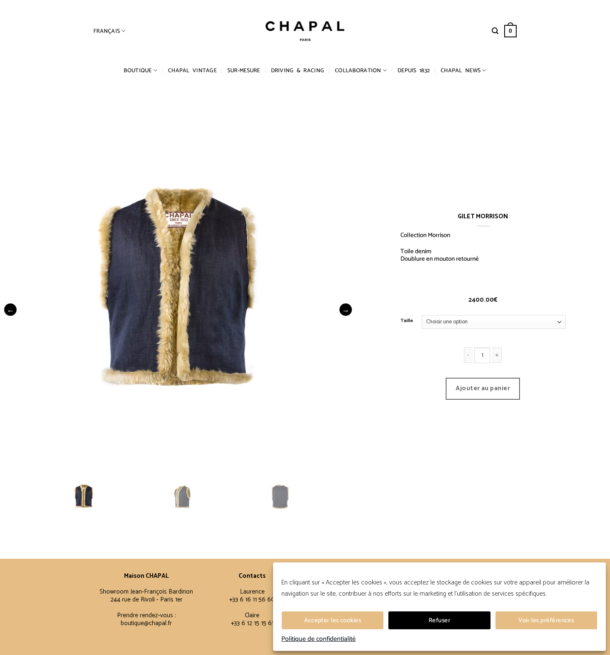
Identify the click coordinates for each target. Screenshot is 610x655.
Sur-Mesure (243, 70)
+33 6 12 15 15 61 (252, 623)
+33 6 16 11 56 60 (252, 599)
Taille (406, 321)
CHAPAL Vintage (192, 70)
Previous (10, 309)
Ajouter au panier (483, 388)
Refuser (439, 620)
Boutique (137, 70)
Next (345, 309)
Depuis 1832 (414, 70)
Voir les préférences (546, 620)
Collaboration (358, 70)
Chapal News (461, 70)
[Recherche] (495, 31)
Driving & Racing (297, 70)
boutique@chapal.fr (146, 623)
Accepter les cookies (332, 620)
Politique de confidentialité (318, 639)
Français (106, 31)
